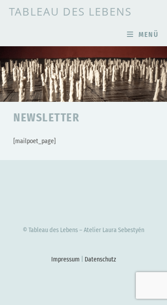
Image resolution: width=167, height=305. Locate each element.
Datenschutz (100, 259)
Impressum (65, 259)
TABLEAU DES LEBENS (70, 11)
